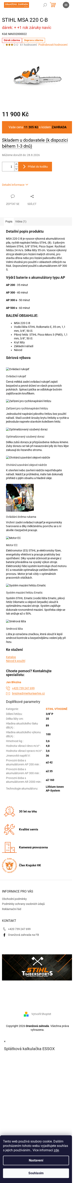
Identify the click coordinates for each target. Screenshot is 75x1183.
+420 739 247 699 (23, 688)
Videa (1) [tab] (20, 221)
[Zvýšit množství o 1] (16, 164)
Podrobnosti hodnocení (52, 44)
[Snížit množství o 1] (16, 169)
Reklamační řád (11, 909)
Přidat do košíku (38, 166)
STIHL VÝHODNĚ (56, 709)
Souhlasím (36, 1173)
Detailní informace (13, 184)
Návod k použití (15, 660)
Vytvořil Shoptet (41, 1013)
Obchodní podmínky (14, 898)
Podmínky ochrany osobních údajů (23, 903)
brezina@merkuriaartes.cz (28, 693)
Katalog (11, 657)
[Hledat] (45, 5)
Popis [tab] (8, 221)
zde (56, 1150)
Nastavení (36, 1160)
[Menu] (66, 5)
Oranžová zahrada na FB (23, 934)
